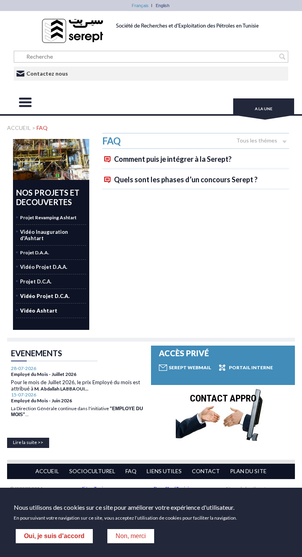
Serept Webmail (190, 367)
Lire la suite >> (28, 442)
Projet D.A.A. (34, 252)
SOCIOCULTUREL (92, 471)
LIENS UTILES (164, 471)
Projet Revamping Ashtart (48, 217)
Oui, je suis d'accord (54, 536)
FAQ (42, 127)
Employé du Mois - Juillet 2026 (43, 374)
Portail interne (251, 367)
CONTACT (206, 471)
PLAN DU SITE (248, 471)
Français (140, 5)
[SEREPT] (151, 41)
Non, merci (131, 536)
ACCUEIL (19, 127)
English (162, 5)
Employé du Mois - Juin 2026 (41, 400)
